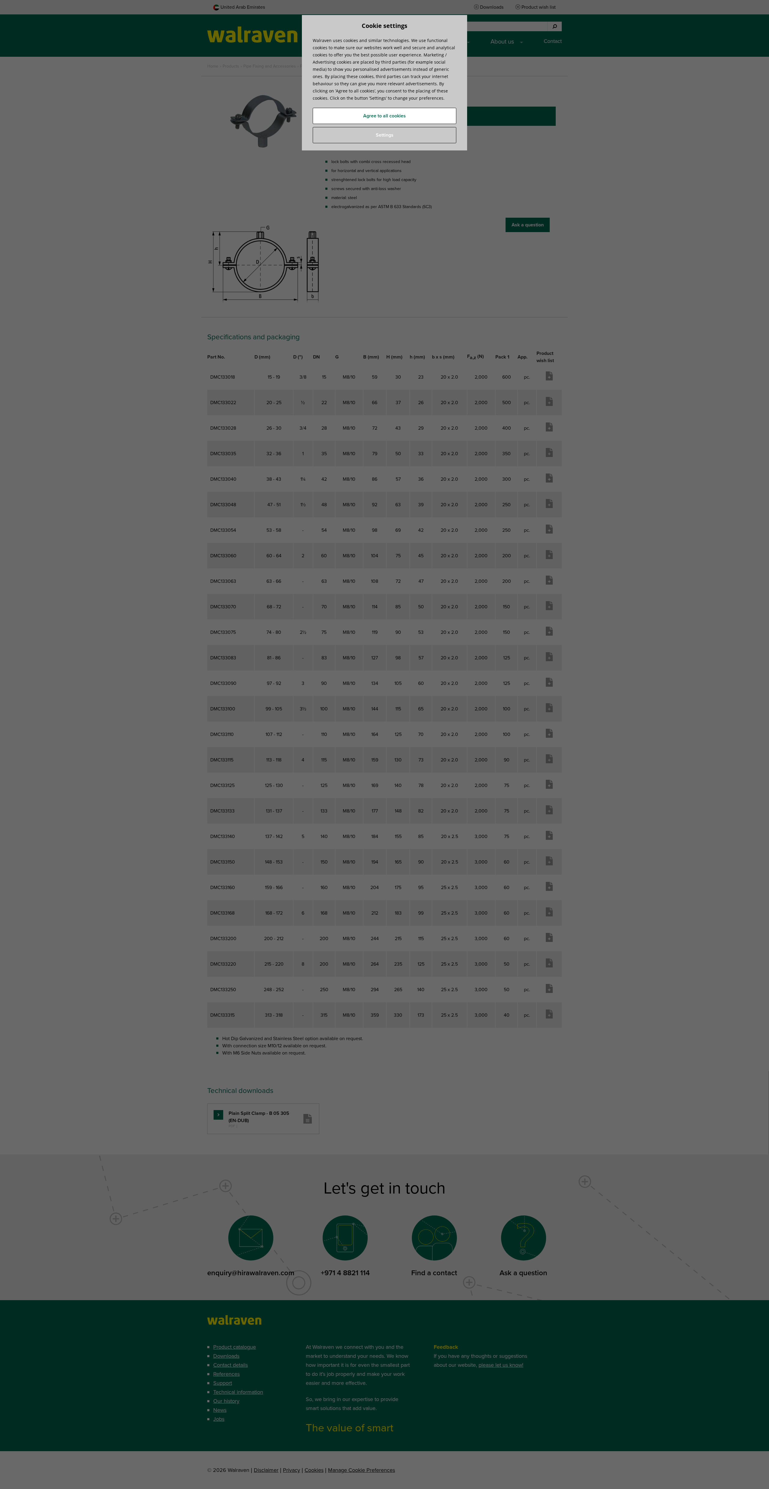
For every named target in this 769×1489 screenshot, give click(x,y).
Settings (385, 135)
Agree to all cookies (384, 116)
